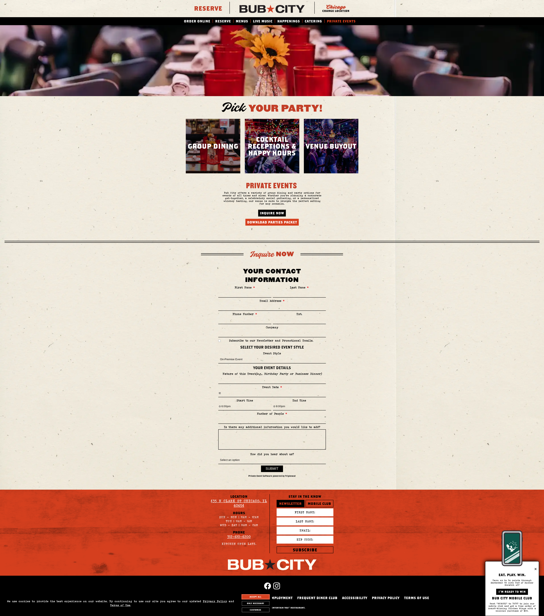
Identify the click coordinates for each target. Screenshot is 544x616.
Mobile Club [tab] (319, 504)
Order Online (197, 21)
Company (272, 327)
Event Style (272, 353)
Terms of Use (120, 605)
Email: (305, 530)
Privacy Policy (215, 601)
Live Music (262, 21)
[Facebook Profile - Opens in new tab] (267, 585)
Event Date (272, 387)
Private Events (341, 21)
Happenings (288, 21)
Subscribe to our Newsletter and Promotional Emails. (271, 340)
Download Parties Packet (272, 222)
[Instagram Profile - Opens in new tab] (276, 585)
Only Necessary (255, 603)
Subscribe (305, 549)
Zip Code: (305, 539)
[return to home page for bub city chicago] (272, 8)
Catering (313, 21)
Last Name (299, 287)
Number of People (272, 413)
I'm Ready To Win (512, 591)
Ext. (299, 314)
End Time (299, 400)
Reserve (208, 8)
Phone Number (244, 314)
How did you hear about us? (272, 454)
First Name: (305, 512)
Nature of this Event (272, 373)
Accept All (255, 597)
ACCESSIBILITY (354, 598)
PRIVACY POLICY (386, 598)
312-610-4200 (239, 536)
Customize (255, 610)
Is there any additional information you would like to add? (272, 427)
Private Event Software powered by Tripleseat (272, 476)
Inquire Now (272, 213)
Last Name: (305, 521)
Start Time (245, 400)
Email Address (272, 300)
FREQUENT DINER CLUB (317, 598)
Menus (242, 21)
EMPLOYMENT (281, 598)
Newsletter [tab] (290, 504)
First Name (245, 287)
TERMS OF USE (416, 598)
